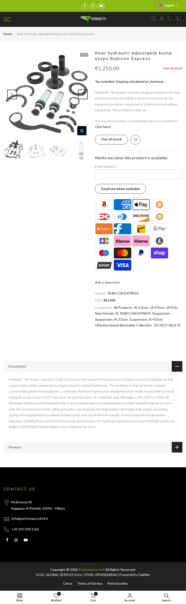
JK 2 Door (141, 307)
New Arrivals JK (107, 313)
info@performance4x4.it (29, 518)
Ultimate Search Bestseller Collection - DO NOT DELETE (138, 325)
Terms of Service (89, 583)
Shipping (121, 81)
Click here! (103, 127)
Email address (106, 166)
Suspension (161, 313)
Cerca (67, 583)
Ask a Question (107, 282)
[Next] (83, 94)
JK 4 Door (157, 307)
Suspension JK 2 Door (111, 319)
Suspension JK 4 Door (146, 319)
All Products (123, 307)
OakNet (144, 575)
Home (7, 34)
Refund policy (117, 583)
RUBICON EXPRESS (123, 293)
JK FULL (172, 307)
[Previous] (12, 94)
